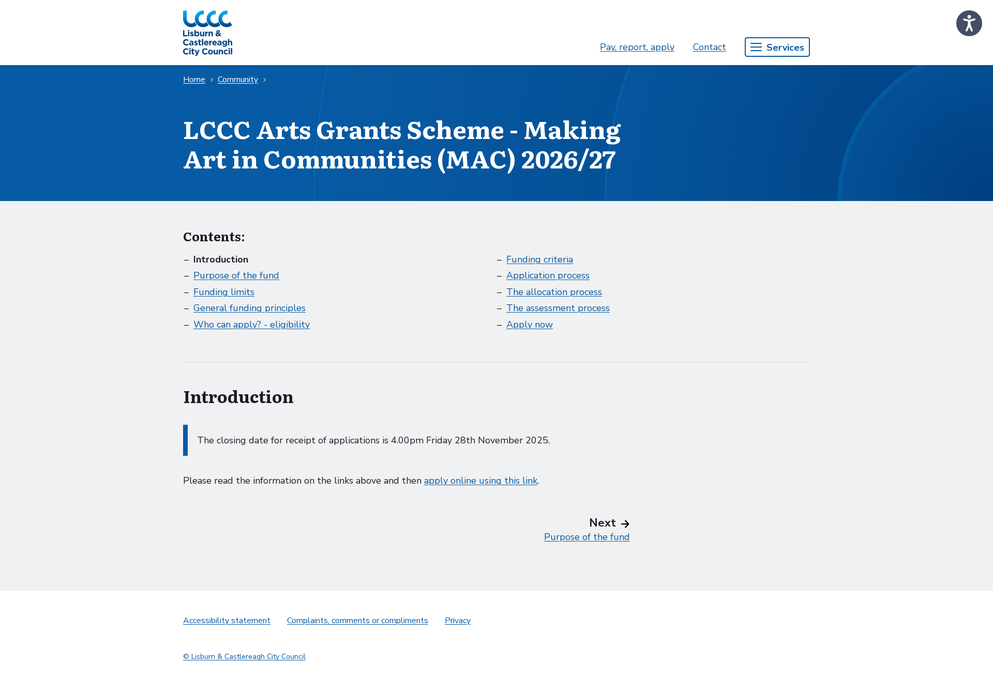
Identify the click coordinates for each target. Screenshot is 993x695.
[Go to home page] (207, 32)
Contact (709, 47)
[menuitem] (637, 47)
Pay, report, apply (637, 47)
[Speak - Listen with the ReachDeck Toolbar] (969, 23)
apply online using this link (480, 480)
